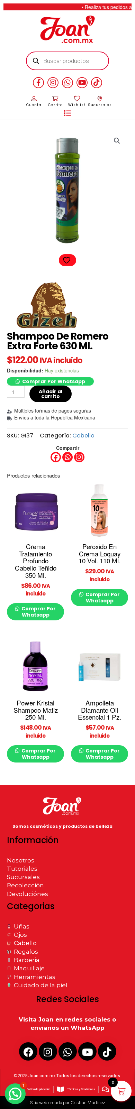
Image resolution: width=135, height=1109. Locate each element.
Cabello (83, 436)
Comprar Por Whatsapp (53, 381)
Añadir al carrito (50, 394)
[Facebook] (56, 457)
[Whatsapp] (67, 457)
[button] (67, 113)
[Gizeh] (47, 306)
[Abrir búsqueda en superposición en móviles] (67, 61)
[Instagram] (79, 457)
